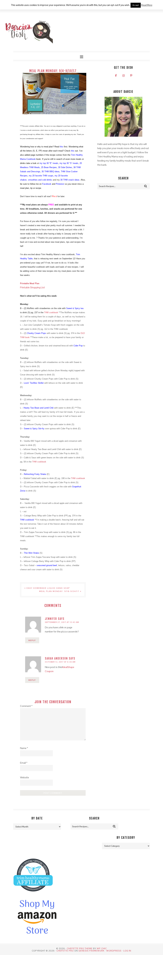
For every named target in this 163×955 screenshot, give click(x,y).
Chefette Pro (65, 950)
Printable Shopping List (32, 287)
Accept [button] (135, 5)
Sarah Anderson (56, 658)
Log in (127, 950)
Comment (26, 706)
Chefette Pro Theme (79, 948)
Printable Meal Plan (29, 283)
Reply (32, 640)
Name (24, 748)
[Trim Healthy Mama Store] (33, 894)
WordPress (113, 950)
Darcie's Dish (29, 32)
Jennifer (51, 618)
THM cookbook (51, 312)
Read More (146, 5)
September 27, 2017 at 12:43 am (62, 622)
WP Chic (102, 948)
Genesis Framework (91, 950)
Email (23, 762)
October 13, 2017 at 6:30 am (60, 662)
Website (24, 777)
